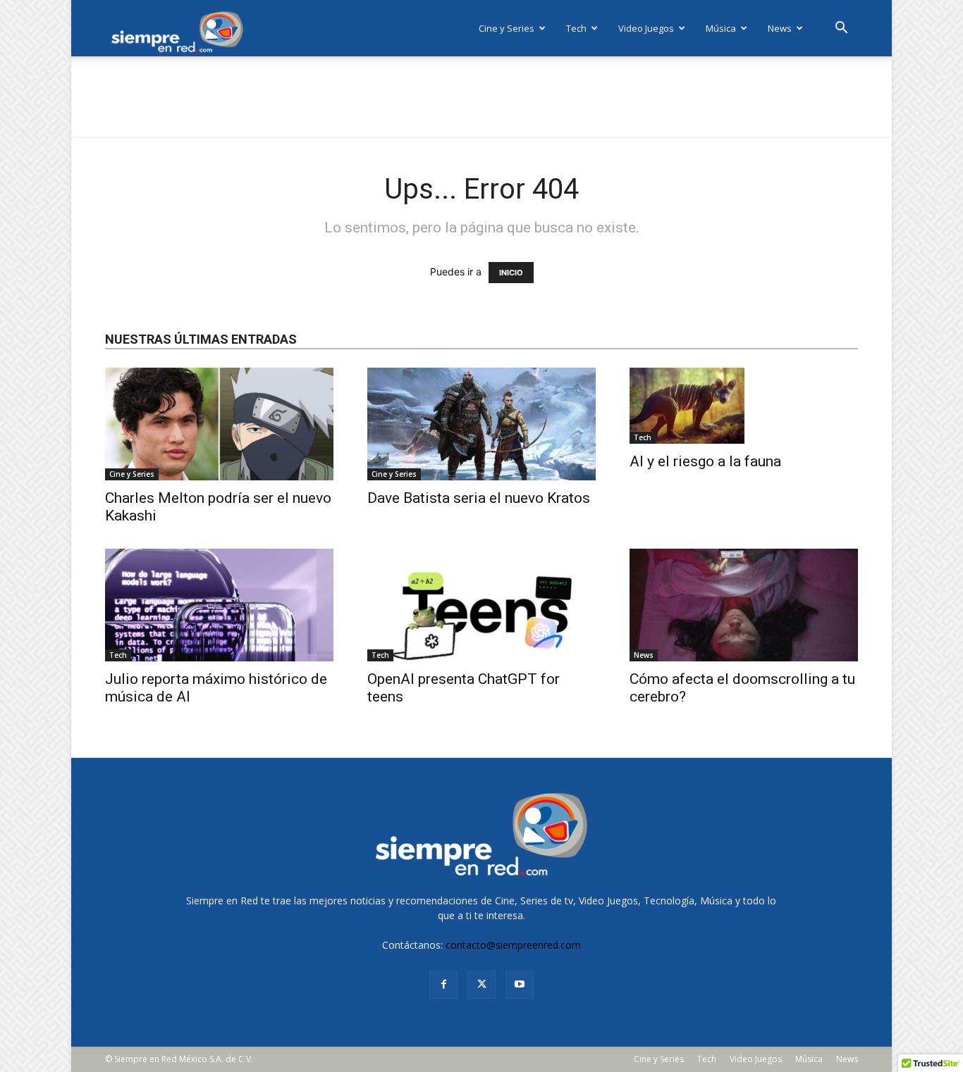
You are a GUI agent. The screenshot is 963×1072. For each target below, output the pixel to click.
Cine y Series (506, 28)
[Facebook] (443, 985)
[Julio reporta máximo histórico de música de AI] (219, 605)
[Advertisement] (481, 105)
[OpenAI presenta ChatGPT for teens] (481, 605)
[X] (481, 985)
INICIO (511, 273)
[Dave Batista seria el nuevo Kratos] (481, 424)
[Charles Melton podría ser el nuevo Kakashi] (219, 424)
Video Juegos (646, 28)
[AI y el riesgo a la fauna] (744, 406)
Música (721, 28)
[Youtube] (519, 985)
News (780, 28)
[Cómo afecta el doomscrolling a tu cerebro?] (744, 605)
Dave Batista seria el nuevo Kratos (478, 498)
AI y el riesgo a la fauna (705, 461)
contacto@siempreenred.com (513, 945)
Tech (576, 28)
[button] (841, 29)
